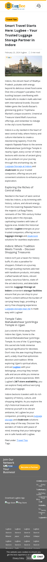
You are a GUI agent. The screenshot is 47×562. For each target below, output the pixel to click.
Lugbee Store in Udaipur (37, 533)
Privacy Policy (41, 491)
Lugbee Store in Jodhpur (28, 533)
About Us (36, 483)
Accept (30, 558)
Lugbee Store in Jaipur (19, 533)
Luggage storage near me (18, 308)
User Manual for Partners (39, 507)
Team (36, 489)
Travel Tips (11, 19)
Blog (36, 499)
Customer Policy (41, 483)
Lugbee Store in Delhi (19, 545)
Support (39, 517)
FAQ (39, 481)
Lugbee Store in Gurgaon (37, 545)
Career (36, 494)
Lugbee (17, 367)
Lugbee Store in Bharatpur (10, 545)
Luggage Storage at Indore (18, 166)
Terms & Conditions (41, 514)
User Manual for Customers (39, 491)
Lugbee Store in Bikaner (9, 533)
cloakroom (32, 236)
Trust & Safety (41, 502)
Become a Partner (29, 466)
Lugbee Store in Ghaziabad (28, 545)
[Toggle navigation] (38, 5)
